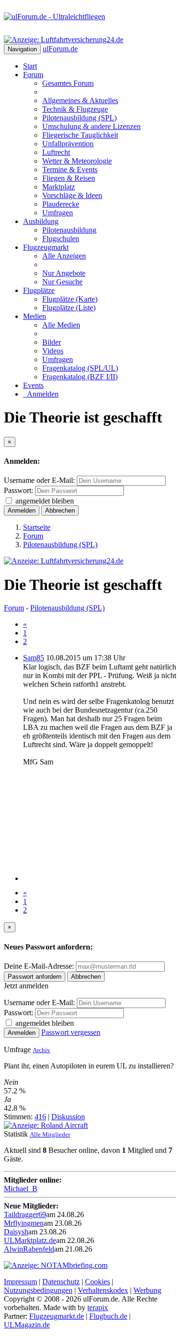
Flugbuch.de (108, 1316)
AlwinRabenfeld (29, 1249)
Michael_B (20, 1189)
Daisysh (16, 1232)
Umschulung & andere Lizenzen (91, 126)
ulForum (60, 49)
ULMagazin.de (27, 1325)
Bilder (51, 342)
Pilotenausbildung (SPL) (79, 118)
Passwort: (18, 490)
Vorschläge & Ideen (72, 195)
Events (33, 385)
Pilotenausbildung (69, 230)
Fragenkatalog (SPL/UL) (80, 368)
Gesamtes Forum (68, 83)
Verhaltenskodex (103, 1290)
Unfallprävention (68, 144)
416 (40, 1117)
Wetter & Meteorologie (77, 161)
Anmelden (41, 394)
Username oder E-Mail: (39, 480)
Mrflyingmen (24, 1223)
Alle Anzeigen (64, 256)
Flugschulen (60, 239)
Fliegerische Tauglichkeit (80, 135)
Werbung (147, 1290)
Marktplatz (58, 187)
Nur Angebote (63, 273)
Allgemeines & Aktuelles (80, 100)
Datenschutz (61, 1282)
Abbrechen (60, 510)
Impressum (20, 1282)
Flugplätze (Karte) (69, 299)
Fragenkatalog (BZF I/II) (80, 377)
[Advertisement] (99, 823)
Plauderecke (60, 204)
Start (30, 66)
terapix (97, 1307)
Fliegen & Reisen (68, 178)
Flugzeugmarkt (46, 247)
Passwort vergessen (70, 1032)
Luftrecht (56, 152)
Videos (52, 351)
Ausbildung (41, 221)
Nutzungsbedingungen (38, 1290)
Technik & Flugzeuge (75, 109)
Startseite (36, 527)
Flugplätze (39, 290)
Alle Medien (61, 325)
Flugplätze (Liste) (69, 308)
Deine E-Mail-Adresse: (40, 966)
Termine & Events (69, 169)
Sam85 (33, 658)
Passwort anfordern (34, 976)
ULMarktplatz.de (30, 1240)
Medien (34, 316)
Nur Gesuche (62, 282)
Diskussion (68, 1117)
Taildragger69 (25, 1214)
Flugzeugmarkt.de (56, 1316)
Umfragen (57, 213)
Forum (33, 74)
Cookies (97, 1282)
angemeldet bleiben (44, 501)
